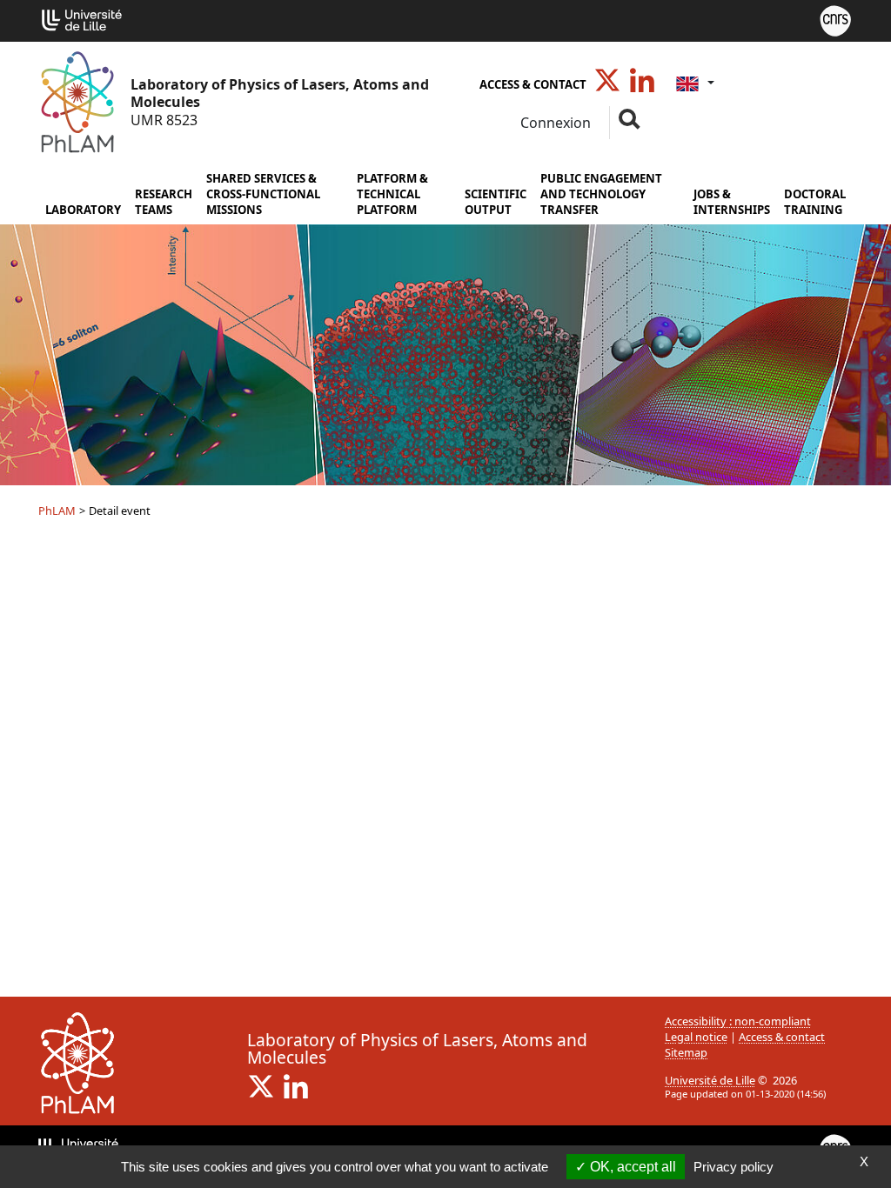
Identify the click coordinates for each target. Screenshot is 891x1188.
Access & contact (532, 84)
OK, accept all (631, 1166)
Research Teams (163, 201)
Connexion (554, 122)
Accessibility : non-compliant (738, 1021)
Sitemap (686, 1052)
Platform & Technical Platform (392, 193)
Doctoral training (815, 201)
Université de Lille (710, 1080)
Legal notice (696, 1037)
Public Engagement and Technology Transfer (601, 193)
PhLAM (57, 510)
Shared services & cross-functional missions (263, 193)
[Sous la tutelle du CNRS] (835, 19)
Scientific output (495, 201)
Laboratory (83, 209)
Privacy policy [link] (733, 1166)
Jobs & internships (731, 201)
